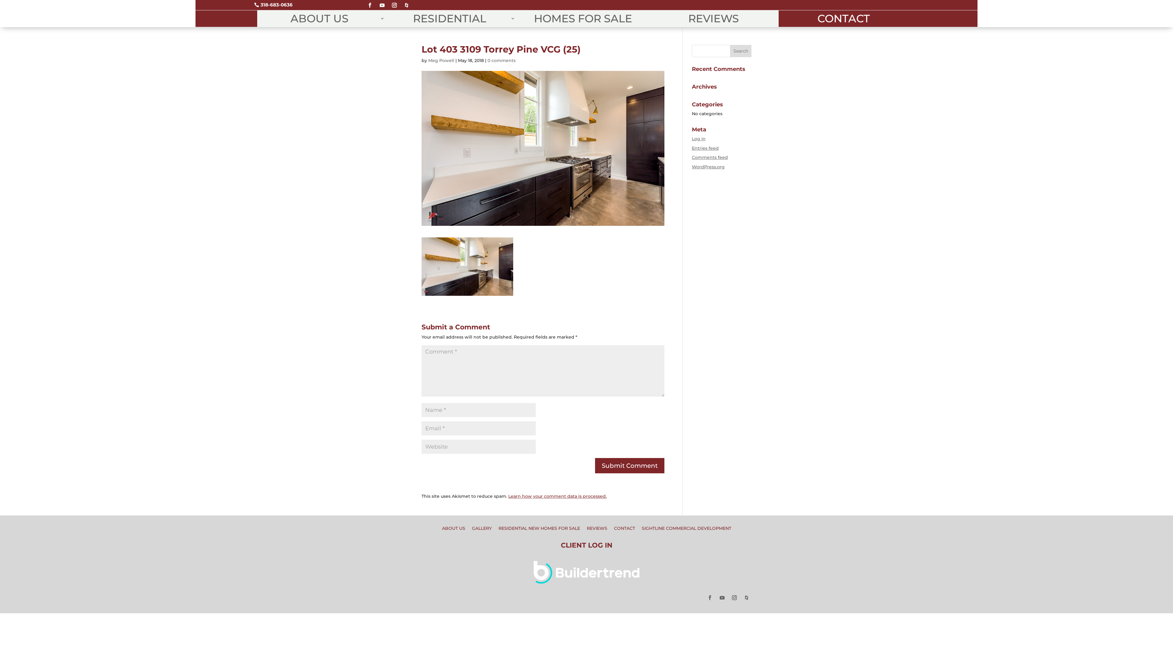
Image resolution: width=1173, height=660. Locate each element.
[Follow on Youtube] (382, 2)
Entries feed (705, 148)
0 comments (502, 60)
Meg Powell (441, 60)
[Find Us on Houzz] (406, 2)
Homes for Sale (583, 18)
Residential (449, 18)
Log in (699, 138)
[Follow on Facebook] (370, 2)
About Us (320, 18)
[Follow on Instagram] (394, 2)
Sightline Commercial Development (686, 528)
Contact (843, 18)
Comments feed (710, 157)
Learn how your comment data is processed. (557, 496)
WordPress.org (708, 167)
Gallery (482, 528)
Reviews (713, 18)
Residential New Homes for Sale (539, 528)
